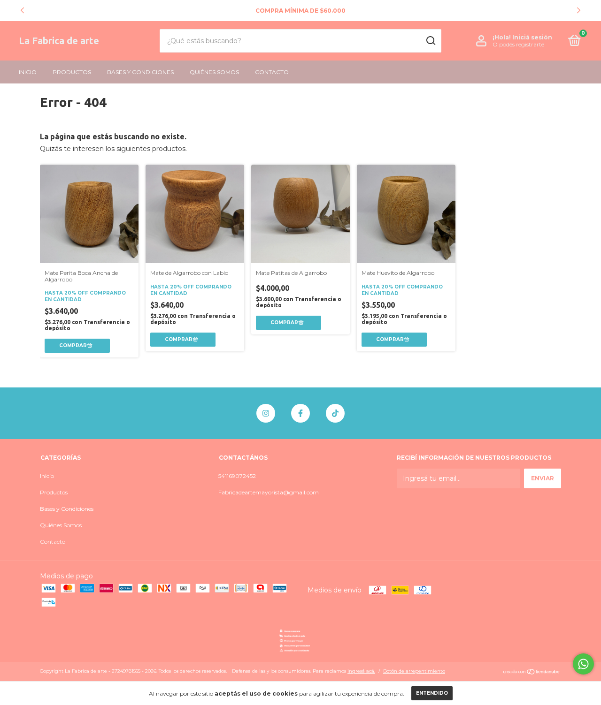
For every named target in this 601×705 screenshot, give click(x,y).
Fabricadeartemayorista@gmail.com (268, 492)
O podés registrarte (518, 44)
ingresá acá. (361, 671)
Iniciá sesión (532, 37)
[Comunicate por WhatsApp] (583, 664)
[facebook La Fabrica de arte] (300, 413)
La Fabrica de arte (59, 40)
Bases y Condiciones (140, 72)
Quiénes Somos (214, 72)
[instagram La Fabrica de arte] (265, 413)
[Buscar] (430, 40)
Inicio (28, 72)
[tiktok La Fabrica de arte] (335, 413)
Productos (72, 72)
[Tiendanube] (531, 672)
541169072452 (237, 475)
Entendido (432, 693)
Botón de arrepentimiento (414, 671)
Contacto (272, 72)
